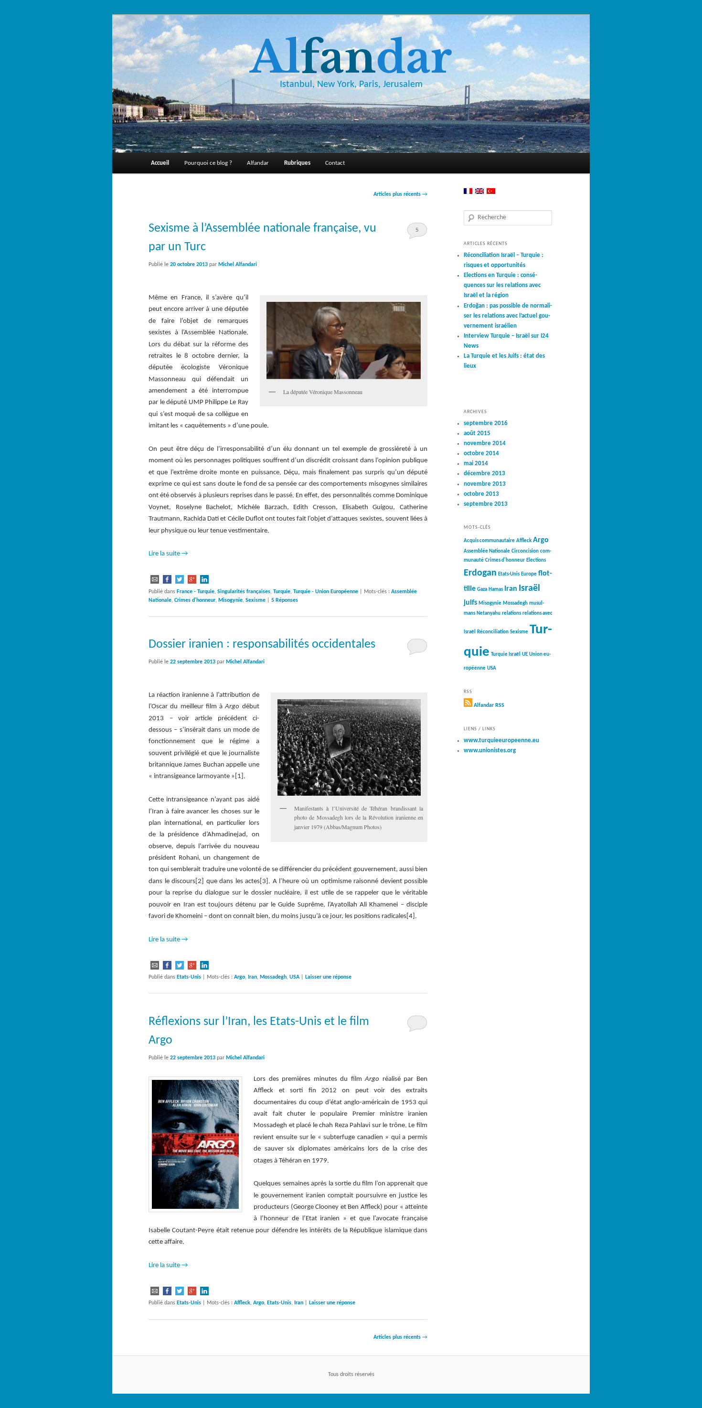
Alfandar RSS (489, 705)
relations (511, 613)
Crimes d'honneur (194, 600)
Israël (529, 588)
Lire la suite (168, 553)
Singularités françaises (243, 592)
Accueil (160, 163)
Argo (239, 977)
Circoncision (525, 551)
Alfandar (258, 163)
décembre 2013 (484, 473)
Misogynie (230, 600)
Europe (529, 574)
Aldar (351, 57)
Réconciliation (493, 632)
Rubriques (297, 163)
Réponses (284, 600)
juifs (470, 603)
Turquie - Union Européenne (325, 592)
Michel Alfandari (237, 264)
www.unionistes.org (490, 750)
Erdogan (480, 573)
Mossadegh (273, 977)
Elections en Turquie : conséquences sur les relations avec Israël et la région (502, 285)
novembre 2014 (485, 443)
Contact (335, 163)
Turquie (281, 592)
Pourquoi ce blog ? (208, 163)
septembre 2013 (486, 504)
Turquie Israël (506, 654)
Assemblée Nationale (487, 551)
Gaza (482, 589)
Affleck (242, 1303)
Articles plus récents (400, 194)
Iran (252, 977)
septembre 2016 (486, 423)
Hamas (496, 589)
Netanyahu (488, 613)
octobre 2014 (481, 453)
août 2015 (477, 433)
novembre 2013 (485, 484)
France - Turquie (195, 592)
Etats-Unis (189, 977)
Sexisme (255, 600)
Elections (536, 560)
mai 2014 (476, 463)
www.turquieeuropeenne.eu (501, 740)
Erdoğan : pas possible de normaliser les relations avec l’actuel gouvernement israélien (508, 316)
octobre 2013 (481, 494)
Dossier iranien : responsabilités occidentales (262, 644)
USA (294, 977)
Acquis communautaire (489, 541)
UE (525, 654)
